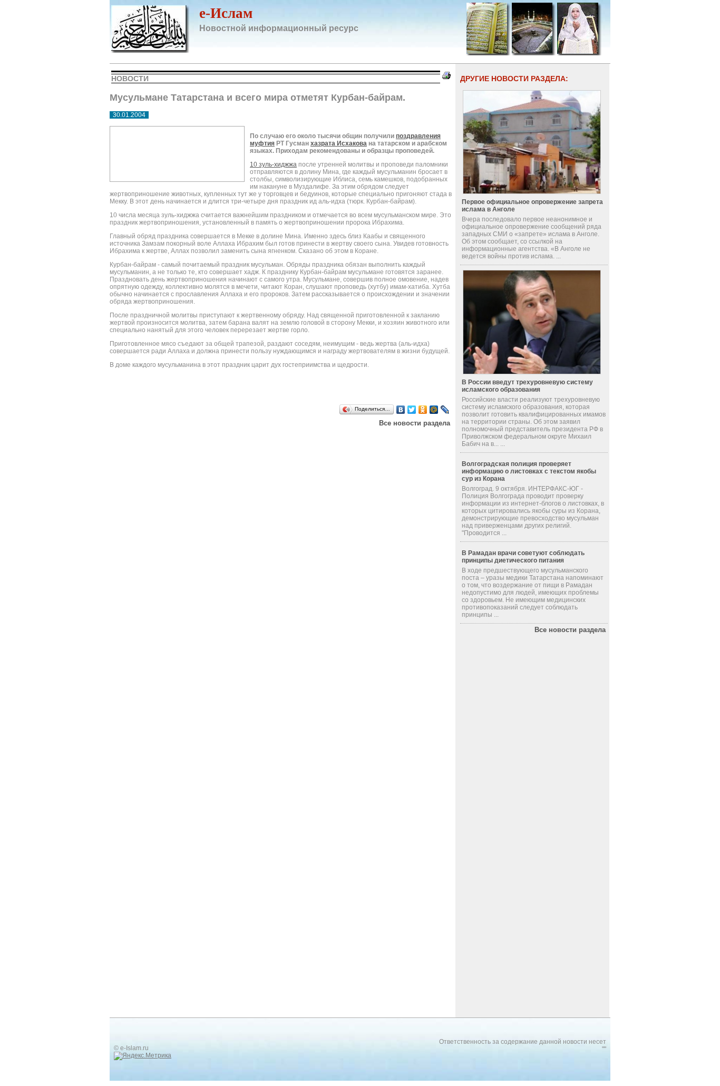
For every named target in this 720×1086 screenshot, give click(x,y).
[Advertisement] (243, 440)
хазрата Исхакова (338, 143)
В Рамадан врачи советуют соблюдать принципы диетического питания (523, 556)
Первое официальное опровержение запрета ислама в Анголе (532, 205)
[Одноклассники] (423, 409)
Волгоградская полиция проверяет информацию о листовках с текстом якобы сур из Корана (529, 471)
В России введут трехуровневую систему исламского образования (527, 386)
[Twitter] (411, 409)
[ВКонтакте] (400, 409)
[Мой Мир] (434, 409)
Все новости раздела (414, 423)
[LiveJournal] (445, 409)
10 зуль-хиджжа (273, 164)
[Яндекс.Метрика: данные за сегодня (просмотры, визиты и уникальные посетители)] (142, 1056)
